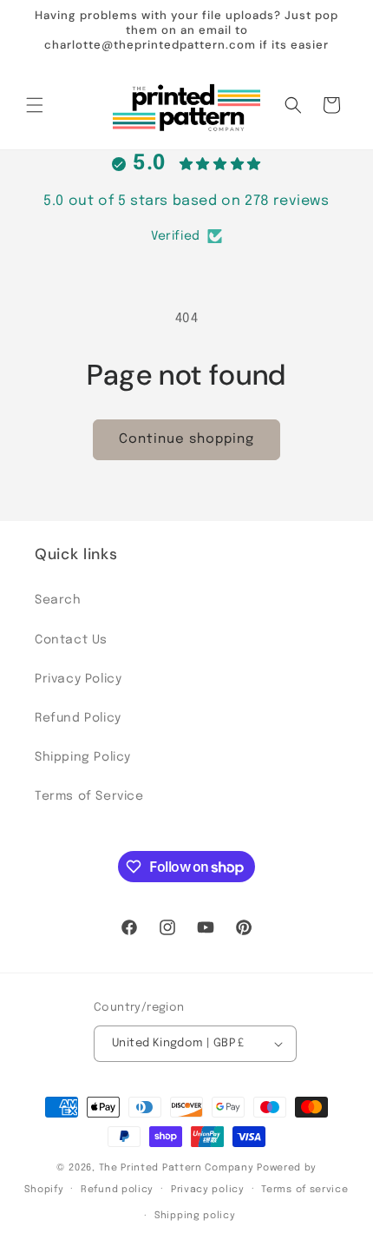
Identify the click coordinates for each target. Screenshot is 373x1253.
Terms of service (304, 1189)
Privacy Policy (78, 679)
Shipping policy (195, 1215)
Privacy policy (208, 1189)
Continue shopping (186, 439)
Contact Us (71, 640)
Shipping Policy (83, 757)
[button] (35, 105)
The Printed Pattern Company (176, 1168)
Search (58, 600)
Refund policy (117, 1189)
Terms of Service (89, 796)
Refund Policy (78, 718)
